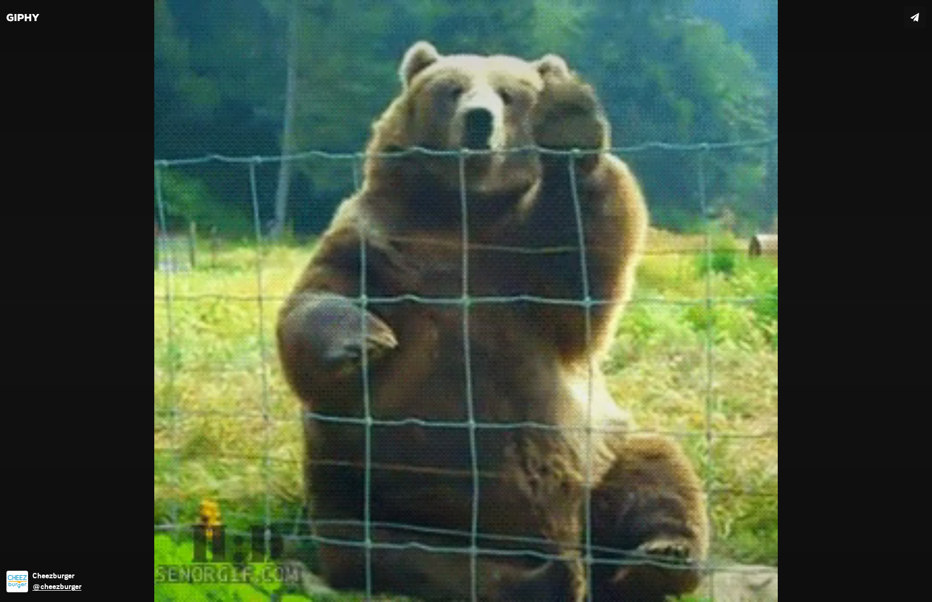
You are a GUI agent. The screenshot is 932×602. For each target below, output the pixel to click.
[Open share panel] (915, 17)
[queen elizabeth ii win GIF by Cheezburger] (466, 301)
